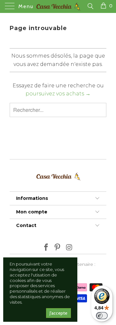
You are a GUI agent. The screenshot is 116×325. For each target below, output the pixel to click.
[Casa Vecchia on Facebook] (46, 248)
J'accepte (58, 313)
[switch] (102, 315)
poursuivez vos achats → (58, 94)
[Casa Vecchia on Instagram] (69, 248)
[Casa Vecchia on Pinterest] (58, 248)
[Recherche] (90, 6)
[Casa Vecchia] (58, 6)
